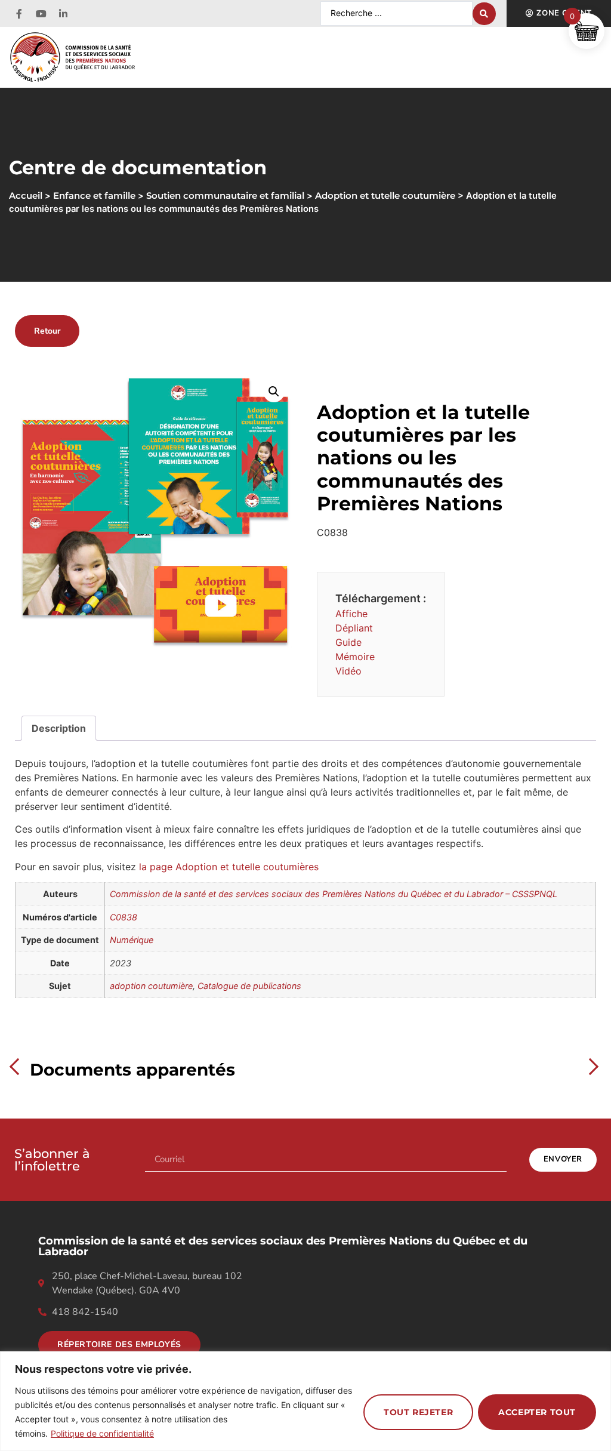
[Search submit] (484, 13)
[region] (305, 1401)
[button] (274, 391)
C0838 (123, 917)
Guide (348, 642)
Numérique (131, 940)
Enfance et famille (94, 195)
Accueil (25, 195)
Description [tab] (59, 728)
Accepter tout (537, 1412)
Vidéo (348, 671)
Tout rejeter (418, 1412)
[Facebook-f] (19, 13)
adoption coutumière (151, 986)
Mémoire (355, 657)
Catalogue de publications (249, 986)
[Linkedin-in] (63, 13)
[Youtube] (41, 13)
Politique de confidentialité (102, 1433)
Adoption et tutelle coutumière (385, 195)
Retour (47, 331)
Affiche (351, 614)
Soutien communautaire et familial (225, 195)
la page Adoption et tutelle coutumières (230, 867)
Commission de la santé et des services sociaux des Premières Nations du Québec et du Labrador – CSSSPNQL (333, 894)
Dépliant (354, 628)
